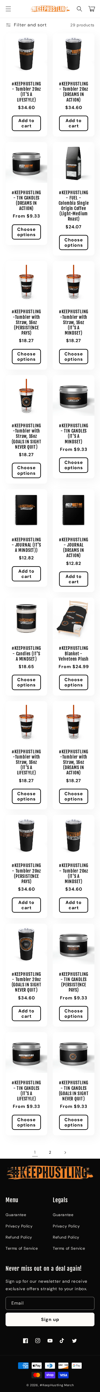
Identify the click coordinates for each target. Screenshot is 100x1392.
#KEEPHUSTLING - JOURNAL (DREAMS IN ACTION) (73, 548)
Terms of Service (22, 1248)
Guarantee (16, 1214)
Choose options (26, 232)
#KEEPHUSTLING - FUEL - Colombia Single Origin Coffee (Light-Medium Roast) (74, 206)
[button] (8, 9)
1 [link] (35, 1152)
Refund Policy (19, 1237)
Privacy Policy (19, 1226)
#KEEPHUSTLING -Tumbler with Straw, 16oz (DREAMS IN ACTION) (73, 762)
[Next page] (65, 1152)
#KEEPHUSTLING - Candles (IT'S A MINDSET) (26, 653)
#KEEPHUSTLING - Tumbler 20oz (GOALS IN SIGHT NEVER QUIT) (26, 982)
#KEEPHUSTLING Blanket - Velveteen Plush (74, 653)
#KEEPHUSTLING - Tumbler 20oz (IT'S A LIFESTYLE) (26, 92)
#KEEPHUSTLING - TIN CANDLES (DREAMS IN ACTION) (26, 200)
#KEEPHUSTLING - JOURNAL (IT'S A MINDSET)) (26, 545)
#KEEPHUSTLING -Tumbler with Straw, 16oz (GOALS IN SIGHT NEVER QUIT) (26, 436)
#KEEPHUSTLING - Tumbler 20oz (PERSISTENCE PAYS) (26, 873)
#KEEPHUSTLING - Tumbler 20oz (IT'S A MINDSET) (73, 873)
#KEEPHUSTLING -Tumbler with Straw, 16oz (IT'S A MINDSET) (73, 322)
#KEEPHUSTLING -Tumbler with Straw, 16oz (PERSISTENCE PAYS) (26, 322)
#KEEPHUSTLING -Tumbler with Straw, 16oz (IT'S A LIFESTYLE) (26, 762)
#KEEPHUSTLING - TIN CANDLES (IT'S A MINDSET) (73, 433)
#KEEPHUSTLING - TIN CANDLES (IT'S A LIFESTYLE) (26, 1091)
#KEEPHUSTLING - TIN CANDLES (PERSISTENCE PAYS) (73, 982)
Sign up (50, 1319)
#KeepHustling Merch (57, 1385)
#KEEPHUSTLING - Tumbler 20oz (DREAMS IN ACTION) (73, 92)
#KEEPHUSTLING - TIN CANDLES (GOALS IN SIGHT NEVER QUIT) (74, 1091)
